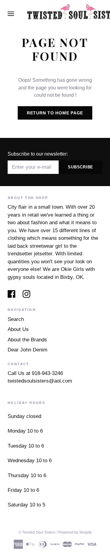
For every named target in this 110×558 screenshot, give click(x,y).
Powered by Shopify (75, 532)
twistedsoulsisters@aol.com (40, 381)
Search (16, 319)
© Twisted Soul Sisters (37, 532)
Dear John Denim (27, 350)
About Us (18, 329)
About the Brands (27, 340)
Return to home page (55, 112)
